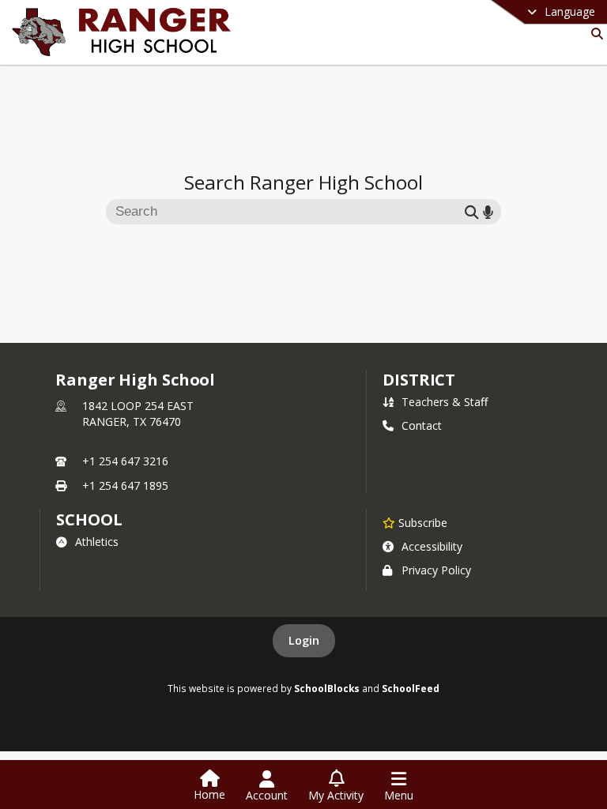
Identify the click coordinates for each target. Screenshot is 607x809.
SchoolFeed (410, 688)
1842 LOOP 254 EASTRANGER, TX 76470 (138, 413)
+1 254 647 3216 (125, 460)
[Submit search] (472, 211)
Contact (422, 425)
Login (303, 640)
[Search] (594, 33)
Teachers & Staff (445, 401)
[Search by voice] (488, 211)
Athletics (97, 541)
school (89, 519)
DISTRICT (419, 379)
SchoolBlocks (327, 688)
